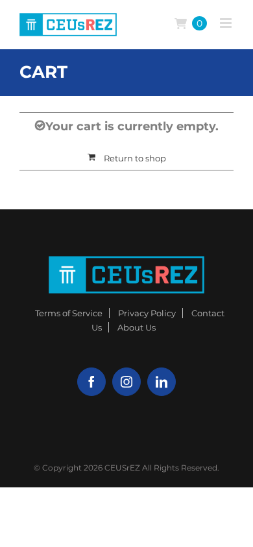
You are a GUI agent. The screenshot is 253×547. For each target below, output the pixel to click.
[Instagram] (126, 381)
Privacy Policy (147, 313)
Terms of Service (68, 313)
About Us (136, 327)
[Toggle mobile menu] (227, 23)
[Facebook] (91, 381)
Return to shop (135, 158)
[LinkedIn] (161, 381)
